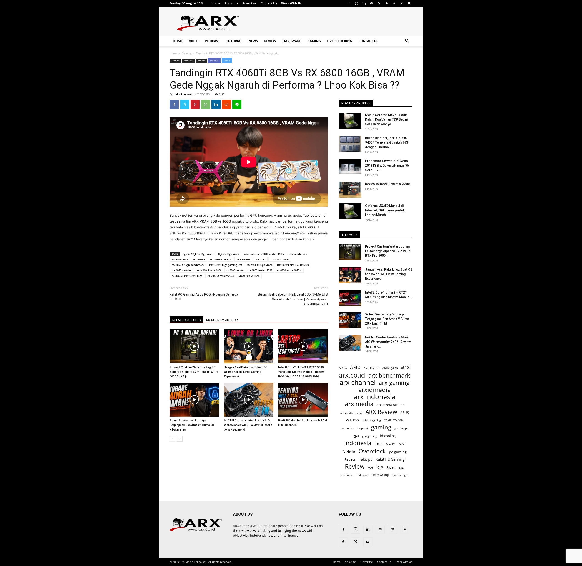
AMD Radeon (371, 368)
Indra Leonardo (183, 94)
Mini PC (391, 444)
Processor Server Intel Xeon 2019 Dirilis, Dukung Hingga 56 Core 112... (387, 165)
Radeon (350, 459)
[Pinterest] (379, 3)
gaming (381, 427)
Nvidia (348, 451)
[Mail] (371, 3)
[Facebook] (349, 3)
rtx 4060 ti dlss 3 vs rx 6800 (293, 265)
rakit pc (365, 459)
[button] (406, 41)
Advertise (249, 3)
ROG (370, 467)
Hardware (292, 41)
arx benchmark (298, 254)
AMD (355, 367)
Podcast (212, 41)
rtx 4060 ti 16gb (280, 259)
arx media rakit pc (220, 259)
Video (194, 41)
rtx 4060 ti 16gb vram (259, 265)
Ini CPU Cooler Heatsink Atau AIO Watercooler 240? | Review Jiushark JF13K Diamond (248, 425)
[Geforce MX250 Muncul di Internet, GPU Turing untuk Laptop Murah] (350, 211)
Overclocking (339, 41)
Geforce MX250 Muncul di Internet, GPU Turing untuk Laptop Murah (385, 210)
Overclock (372, 451)
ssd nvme (362, 475)
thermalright (400, 475)
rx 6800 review (235, 270)
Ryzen (391, 467)
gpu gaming (369, 436)
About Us (231, 3)
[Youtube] (409, 3)
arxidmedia (374, 389)
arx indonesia (180, 259)
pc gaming (398, 452)
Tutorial (234, 41)
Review (270, 41)
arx (405, 366)
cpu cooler (347, 428)
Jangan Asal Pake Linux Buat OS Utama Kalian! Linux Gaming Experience (246, 371)
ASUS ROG (352, 420)
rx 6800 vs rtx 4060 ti (289, 270)
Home (215, 3)
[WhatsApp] (205, 104)
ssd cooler (347, 475)
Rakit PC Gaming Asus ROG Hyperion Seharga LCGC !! (204, 296)
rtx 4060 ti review (182, 270)
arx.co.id (260, 259)
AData (343, 368)
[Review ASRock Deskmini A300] (350, 190)
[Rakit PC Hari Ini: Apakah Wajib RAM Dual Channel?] (303, 400)
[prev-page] (172, 439)
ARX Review (243, 259)
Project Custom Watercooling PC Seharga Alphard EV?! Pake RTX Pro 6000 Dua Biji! (194, 371)
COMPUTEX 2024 (394, 420)
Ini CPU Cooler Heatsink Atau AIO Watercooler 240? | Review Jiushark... (388, 341)
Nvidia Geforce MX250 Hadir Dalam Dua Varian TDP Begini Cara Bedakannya (386, 119)
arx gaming (394, 382)
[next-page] (180, 439)
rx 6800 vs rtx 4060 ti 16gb (187, 275)
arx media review (351, 413)
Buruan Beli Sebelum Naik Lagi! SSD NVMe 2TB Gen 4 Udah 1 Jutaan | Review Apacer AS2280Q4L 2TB (293, 299)
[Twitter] (401, 3)
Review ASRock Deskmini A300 (387, 184)
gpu (356, 436)
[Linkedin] (364, 3)
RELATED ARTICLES (186, 320)
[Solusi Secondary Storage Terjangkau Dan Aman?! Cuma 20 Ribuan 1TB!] (194, 400)
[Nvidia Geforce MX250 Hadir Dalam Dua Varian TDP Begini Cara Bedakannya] (350, 121)
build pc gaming (371, 420)
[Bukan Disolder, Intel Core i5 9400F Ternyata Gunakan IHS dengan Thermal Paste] (350, 144)
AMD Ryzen (390, 368)
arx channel (358, 382)
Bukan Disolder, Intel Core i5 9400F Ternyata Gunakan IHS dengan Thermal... (386, 142)
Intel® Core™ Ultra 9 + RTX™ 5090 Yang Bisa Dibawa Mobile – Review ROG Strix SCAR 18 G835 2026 (301, 371)
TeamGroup (380, 474)
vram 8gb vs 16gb (249, 275)
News (253, 41)
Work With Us (291, 3)
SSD (401, 467)
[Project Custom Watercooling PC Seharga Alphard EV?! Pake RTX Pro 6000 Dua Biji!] (194, 346)
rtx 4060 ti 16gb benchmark (188, 265)
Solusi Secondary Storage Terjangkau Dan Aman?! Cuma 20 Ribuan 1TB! (192, 425)
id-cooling (388, 435)
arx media (199, 259)
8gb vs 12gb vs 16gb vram (198, 254)
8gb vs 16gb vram (228, 254)
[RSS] (386, 3)
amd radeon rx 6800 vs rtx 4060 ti (264, 254)
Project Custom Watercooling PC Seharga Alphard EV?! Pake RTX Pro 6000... (387, 251)
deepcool (362, 428)
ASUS (404, 412)
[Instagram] (356, 3)
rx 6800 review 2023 (260, 270)
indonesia (357, 443)
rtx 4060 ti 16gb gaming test (225, 265)
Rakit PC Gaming (389, 459)
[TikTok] (394, 3)
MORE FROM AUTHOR (222, 320)
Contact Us (269, 3)
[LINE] (236, 104)
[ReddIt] (226, 104)
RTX (379, 467)
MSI (402, 444)
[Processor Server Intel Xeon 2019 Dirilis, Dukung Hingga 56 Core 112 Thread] (350, 167)
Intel (378, 443)
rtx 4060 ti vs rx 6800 (209, 270)
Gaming (314, 41)
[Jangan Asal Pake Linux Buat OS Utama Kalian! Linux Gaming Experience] (248, 346)
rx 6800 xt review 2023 (220, 275)
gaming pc (401, 428)
